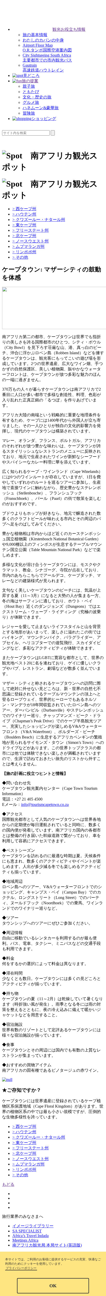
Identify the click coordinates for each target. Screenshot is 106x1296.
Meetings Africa (25, 1240)
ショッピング (43, 118)
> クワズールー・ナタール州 (38, 219)
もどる (8, 1184)
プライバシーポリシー (21, 1268)
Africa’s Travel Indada (30, 1235)
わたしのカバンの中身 (43, 40)
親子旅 (29, 86)
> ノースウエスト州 (30, 241)
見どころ (31, 75)
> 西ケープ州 (24, 209)
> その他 (20, 257)
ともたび (31, 91)
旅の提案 (30, 81)
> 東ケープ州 (24, 225)
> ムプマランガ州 (28, 246)
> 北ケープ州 (24, 236)
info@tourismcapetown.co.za (45, 804)
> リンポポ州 (24, 252)
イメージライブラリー (33, 1226)
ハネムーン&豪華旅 (41, 108)
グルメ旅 (31, 102)
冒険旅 (29, 113)
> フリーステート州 (30, 230)
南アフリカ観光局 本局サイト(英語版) (47, 1245)
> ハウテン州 (24, 214)
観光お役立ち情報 (68, 29)
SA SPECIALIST (27, 1231)
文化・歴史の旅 (37, 97)
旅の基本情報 (35, 35)
